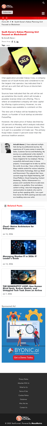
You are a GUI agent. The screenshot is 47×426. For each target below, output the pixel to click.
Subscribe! (7, 12)
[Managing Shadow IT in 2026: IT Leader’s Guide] (23, 247)
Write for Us (23, 387)
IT (10, 22)
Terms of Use (23, 391)
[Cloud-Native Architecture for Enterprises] (23, 217)
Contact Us (23, 407)
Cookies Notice (23, 395)
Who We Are (23, 403)
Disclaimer (23, 399)
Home (4, 22)
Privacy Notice (23, 379)
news (8, 45)
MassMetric (36, 423)
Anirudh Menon (18, 144)
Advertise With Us (23, 383)
